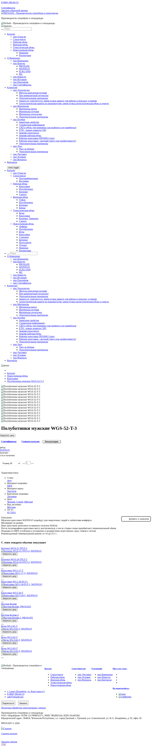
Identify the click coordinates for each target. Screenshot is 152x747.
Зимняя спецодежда (29, 133)
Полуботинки (26, 189)
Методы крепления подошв (33, 93)
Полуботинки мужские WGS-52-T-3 (25, 381)
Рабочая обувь (20, 42)
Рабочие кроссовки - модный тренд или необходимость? (47, 141)
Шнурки (11, 507)
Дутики (23, 245)
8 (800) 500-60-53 (9, 2)
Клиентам (12, 87)
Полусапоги (25, 242)
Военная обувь (20, 44)
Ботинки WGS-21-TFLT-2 (14, 548)
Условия (19, 157)
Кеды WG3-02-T (9, 637)
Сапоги (23, 194)
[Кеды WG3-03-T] (16, 651)
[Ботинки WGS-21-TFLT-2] (21, 551)
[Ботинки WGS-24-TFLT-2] (21, 562)
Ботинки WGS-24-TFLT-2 (14, 559)
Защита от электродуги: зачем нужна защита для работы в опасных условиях (58, 101)
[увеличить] (32, 463)
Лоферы (23, 226)
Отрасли (19, 36)
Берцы (22, 208)
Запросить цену (9, 554)
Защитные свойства (29, 122)
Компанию (20, 60)
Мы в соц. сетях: (120, 668)
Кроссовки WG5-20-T (12, 593)
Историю (20, 79)
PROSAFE (24, 66)
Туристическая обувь (23, 47)
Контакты (12, 162)
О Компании (13, 58)
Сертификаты (8, 8)
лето (9, 480)
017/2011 (11, 512)
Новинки (23, 52)
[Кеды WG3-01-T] (16, 629)
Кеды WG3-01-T (9, 626)
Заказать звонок (9, 741)
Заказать (23, 703)
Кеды (21, 213)
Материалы (21, 106)
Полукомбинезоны (28, 178)
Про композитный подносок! (34, 95)
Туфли (22, 200)
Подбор (19, 119)
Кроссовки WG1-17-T (12, 570)
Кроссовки (24, 186)
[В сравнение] (2, 557)
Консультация (51, 441)
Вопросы (20, 159)
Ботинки (23, 191)
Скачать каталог (31, 441)
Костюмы (24, 181)
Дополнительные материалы (33, 98)
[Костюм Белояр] (16, 606)
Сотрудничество (79, 668)
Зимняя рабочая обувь (30, 135)
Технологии (21, 90)
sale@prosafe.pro (15, 5)
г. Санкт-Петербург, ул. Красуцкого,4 (26, 691)
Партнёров (20, 82)
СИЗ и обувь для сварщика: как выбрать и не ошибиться (47, 127)
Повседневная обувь (23, 50)
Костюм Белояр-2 (10, 615)
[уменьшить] (24, 463)
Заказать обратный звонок (14, 10)
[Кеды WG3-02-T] (16, 640)
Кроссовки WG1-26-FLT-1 (14, 581)
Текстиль (11, 491)
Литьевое (12, 496)
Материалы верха (28, 109)
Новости (19, 77)
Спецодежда (19, 39)
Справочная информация (32, 125)
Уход (17, 146)
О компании (96, 668)
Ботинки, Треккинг (29, 218)
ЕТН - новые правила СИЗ (32, 130)
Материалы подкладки (30, 114)
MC (21, 74)
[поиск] (2, 29)
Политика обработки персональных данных (23, 707)
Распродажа (25, 55)
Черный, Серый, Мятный (20, 502)
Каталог (11, 34)
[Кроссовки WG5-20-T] (19, 595)
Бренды (19, 63)
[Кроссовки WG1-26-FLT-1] (21, 584)
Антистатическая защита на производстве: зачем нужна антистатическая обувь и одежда (64, 103)
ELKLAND (25, 71)
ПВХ (9, 486)
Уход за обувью (26, 149)
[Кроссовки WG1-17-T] (19, 573)
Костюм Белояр (9, 604)
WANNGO (24, 69)
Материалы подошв (29, 111)
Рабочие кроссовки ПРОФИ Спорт (37, 138)
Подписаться (8, 703)
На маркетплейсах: (121, 688)
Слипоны (24, 237)
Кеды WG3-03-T (9, 648)
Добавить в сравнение (139, 519)
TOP (3, 744)
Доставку (20, 154)
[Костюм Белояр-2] (17, 617)
